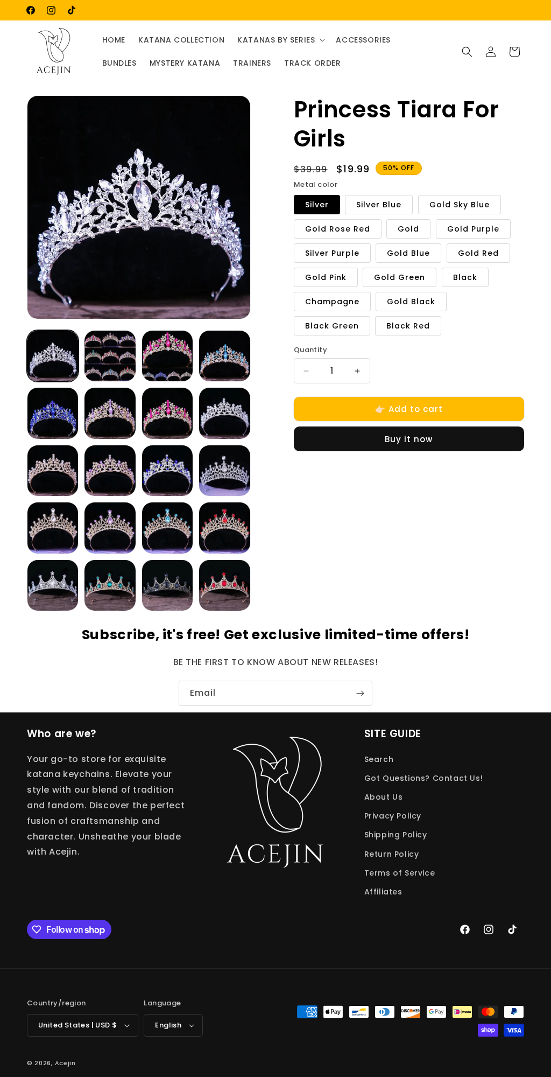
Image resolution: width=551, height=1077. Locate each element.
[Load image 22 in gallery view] (110, 528)
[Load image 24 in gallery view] (167, 528)
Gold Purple (473, 228)
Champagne (332, 301)
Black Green (332, 325)
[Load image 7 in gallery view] (167, 413)
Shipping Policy (395, 834)
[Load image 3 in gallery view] (167, 356)
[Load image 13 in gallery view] (224, 413)
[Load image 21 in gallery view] (53, 528)
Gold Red (478, 253)
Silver (317, 204)
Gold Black (411, 301)
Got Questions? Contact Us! (423, 778)
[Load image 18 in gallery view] (167, 470)
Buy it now (409, 439)
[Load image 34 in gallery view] (167, 585)
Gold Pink (326, 277)
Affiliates (383, 891)
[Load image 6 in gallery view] (110, 413)
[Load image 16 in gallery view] (110, 470)
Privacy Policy (392, 815)
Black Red (408, 325)
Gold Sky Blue (459, 204)
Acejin (65, 1063)
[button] (280, 40)
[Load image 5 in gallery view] (53, 413)
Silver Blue (378, 204)
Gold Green (399, 277)
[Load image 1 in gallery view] (53, 356)
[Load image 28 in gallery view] (53, 585)
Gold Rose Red (337, 228)
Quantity (310, 350)
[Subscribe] (360, 693)
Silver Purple (332, 253)
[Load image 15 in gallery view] (53, 470)
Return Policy (391, 854)
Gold (408, 228)
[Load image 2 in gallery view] (110, 356)
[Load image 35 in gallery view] (224, 585)
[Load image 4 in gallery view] (224, 356)
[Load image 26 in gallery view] (224, 528)
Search (379, 759)
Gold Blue (408, 253)
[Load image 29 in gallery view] (110, 585)
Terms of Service (399, 873)
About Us (383, 797)
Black (465, 277)
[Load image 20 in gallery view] (224, 470)
